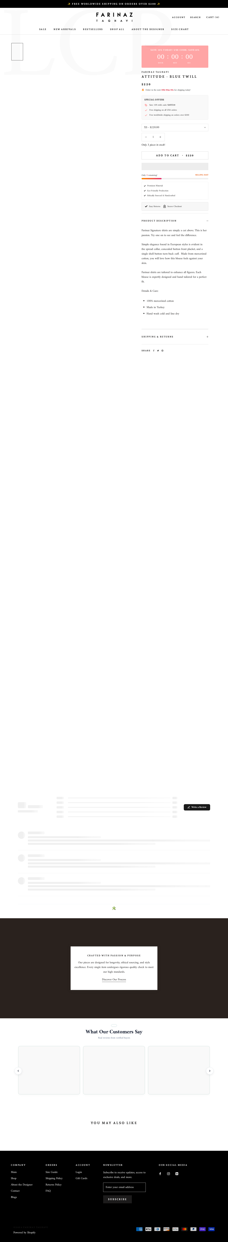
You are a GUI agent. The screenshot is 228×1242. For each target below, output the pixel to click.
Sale (43, 29)
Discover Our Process (114, 979)
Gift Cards (81, 1178)
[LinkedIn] (176, 1173)
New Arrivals (65, 29)
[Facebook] (154, 351)
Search (195, 17)
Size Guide (52, 1172)
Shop (13, 1178)
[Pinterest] (162, 351)
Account (178, 17)
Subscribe (117, 1199)
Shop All (117, 29)
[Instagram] (168, 1173)
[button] (175, 166)
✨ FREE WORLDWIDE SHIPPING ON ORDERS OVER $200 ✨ (114, 4)
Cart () (213, 17)
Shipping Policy (54, 1178)
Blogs (14, 1197)
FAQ (48, 1191)
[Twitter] (158, 351)
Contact (15, 1191)
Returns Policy (54, 1185)
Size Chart (180, 29)
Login (79, 1172)
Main (14, 1172)
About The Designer (148, 29)
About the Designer (22, 1185)
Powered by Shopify (24, 1232)
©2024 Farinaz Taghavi (30, 1227)
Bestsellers (93, 29)
